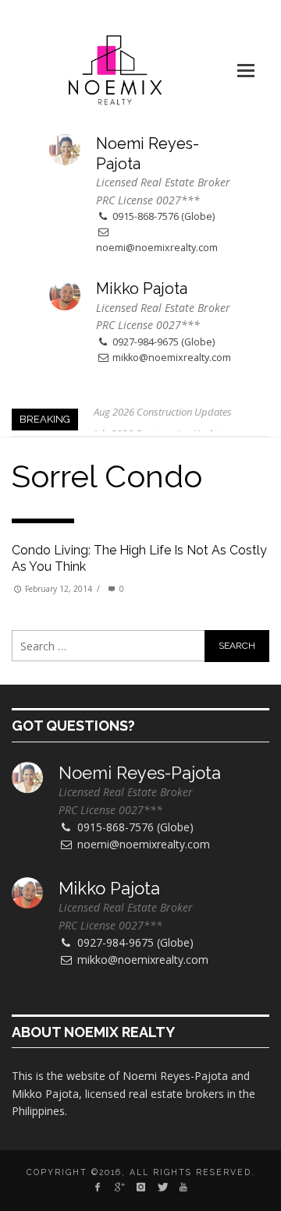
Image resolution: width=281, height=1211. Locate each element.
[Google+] (119, 1186)
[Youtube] (183, 1186)
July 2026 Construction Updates (162, 422)
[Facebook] (97, 1186)
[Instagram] (140, 1186)
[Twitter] (162, 1186)
